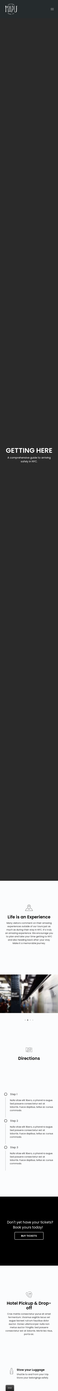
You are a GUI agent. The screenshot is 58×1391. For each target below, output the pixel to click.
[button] (3, 993)
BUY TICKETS (29, 1236)
